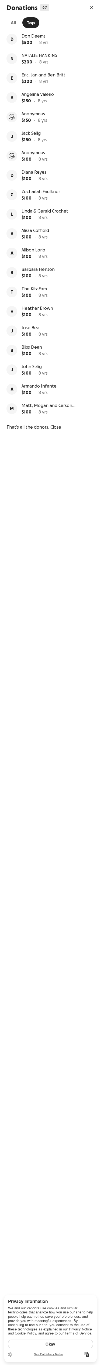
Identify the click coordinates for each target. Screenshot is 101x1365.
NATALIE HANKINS (39, 55)
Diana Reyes (34, 172)
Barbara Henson (38, 269)
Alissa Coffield (35, 230)
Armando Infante (39, 386)
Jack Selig (31, 133)
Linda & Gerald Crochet (45, 211)
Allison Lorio (33, 249)
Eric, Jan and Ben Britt (43, 74)
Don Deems (34, 35)
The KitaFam (34, 288)
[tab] (13, 22)
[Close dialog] (91, 7)
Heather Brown (37, 308)
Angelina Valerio (38, 94)
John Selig (32, 366)
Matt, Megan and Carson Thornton (47, 406)
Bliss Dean (32, 347)
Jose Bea (30, 327)
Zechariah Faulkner (41, 191)
